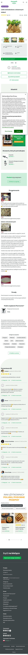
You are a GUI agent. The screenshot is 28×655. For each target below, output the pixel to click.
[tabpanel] (14, 527)
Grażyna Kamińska (9, 441)
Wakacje (12, 337)
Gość (15, 66)
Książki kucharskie (7, 600)
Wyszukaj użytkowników (8, 620)
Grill (12, 340)
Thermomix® (6, 595)
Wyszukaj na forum (7, 618)
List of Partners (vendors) (8, 127)
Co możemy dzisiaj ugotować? (10, 606)
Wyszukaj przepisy (7, 570)
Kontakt (13, 646)
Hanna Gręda (8, 472)
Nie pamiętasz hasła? (8, 586)
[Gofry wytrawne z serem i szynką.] (21, 518)
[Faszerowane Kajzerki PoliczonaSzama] (7, 518)
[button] (1, 2)
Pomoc (14, 652)
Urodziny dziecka (21, 337)
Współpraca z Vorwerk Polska (10, 608)
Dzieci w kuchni (19, 340)
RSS (4, 622)
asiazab (7, 371)
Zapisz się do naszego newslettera (12, 557)
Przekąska (20, 347)
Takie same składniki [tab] (20, 508)
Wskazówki (5, 604)
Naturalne (21, 343)
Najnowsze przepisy (7, 574)
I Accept (18, 131)
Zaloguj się (5, 581)
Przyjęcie (5, 337)
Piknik (6, 340)
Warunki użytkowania (20, 646)
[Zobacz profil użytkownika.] (9, 67)
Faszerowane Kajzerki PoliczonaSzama (6, 528)
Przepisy (5, 568)
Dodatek (14, 343)
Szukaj (4, 613)
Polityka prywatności (9, 649)
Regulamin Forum (7, 610)
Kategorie (5, 572)
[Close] (25, 94)
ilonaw (6, 400)
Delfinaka (7, 531)
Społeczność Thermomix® (9, 593)
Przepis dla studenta (10, 347)
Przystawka (6, 343)
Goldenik (20, 531)
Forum (4, 591)
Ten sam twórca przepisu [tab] (7, 508)
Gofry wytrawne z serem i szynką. (20, 528)
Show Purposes (8, 131)
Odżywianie (6, 602)
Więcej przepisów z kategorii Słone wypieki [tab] (12, 505)
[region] (14, 114)
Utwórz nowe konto (7, 583)
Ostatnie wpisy (6, 588)
